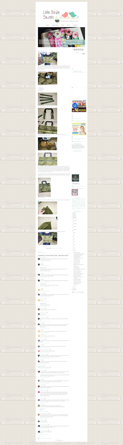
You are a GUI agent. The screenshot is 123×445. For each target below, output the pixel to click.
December (75, 220)
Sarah (41, 334)
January (74, 286)
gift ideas (74, 201)
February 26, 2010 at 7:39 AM (44, 396)
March (74, 247)
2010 (74, 218)
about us (47, 25)
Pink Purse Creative (43, 390)
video (81, 208)
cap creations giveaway (77, 272)
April (74, 244)
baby (76, 198)
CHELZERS (42, 257)
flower (79, 200)
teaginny (41, 365)
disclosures (75, 25)
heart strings (75, 284)
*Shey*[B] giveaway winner (78, 255)
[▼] (79, 249)
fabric (76, 200)
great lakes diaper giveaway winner (79, 273)
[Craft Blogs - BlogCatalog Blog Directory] (78, 186)
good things (79, 201)
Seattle (73, 198)
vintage (84, 208)
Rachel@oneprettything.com (45, 349)
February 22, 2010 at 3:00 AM (44, 277)
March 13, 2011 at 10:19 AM (44, 428)
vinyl (72, 209)
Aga (40, 288)
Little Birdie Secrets (43, 317)
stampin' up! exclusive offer (78, 271)
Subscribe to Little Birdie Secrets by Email (78, 72)
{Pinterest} (60, 248)
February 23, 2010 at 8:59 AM (44, 363)
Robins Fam (42, 398)
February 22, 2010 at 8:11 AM (44, 321)
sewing (41, 252)
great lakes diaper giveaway (78, 282)
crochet (62, 25)
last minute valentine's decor (78, 274)
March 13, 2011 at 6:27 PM (44, 434)
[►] (79, 219)
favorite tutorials (55, 25)
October (74, 226)
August (74, 232)
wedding (74, 209)
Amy (41, 273)
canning (73, 199)
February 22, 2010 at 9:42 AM (44, 332)
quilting (68, 25)
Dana (41, 379)
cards (75, 199)
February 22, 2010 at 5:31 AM (44, 286)
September (75, 229)
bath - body (81, 198)
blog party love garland (77, 275)
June (74, 238)
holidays (78, 202)
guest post (83, 201)
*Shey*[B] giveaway (76, 266)
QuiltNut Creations (43, 312)
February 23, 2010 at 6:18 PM (44, 368)
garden (84, 200)
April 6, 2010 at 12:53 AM (44, 411)
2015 (74, 212)
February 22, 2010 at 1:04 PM (44, 347)
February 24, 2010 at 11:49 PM (45, 388)
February (74, 250)
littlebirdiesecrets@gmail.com (77, 148)
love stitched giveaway (77, 256)
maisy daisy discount (77, 283)
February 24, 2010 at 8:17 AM (44, 377)
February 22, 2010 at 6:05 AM (44, 291)
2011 (74, 217)
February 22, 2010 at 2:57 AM (44, 271)
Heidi (41, 279)
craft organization (82, 199)
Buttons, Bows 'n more (44, 424)
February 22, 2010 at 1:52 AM (44, 265)
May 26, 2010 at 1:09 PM (44, 422)
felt (77, 200)
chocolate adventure (77, 252)
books (84, 198)
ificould (41, 404)
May (74, 241)
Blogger (62, 440)
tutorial (44, 252)
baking (78, 198)
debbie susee (42, 298)
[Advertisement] (61, 5)
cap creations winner (77, 262)
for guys (81, 200)
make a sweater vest (77, 263)
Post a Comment (41, 436)
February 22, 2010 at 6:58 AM (44, 301)
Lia (40, 263)
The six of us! (42, 339)
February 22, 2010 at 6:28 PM (44, 352)
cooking (78, 199)
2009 (74, 288)
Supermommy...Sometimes (44, 413)
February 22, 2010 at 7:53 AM (44, 310)
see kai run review (76, 267)
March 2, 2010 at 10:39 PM (44, 402)
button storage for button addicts (78, 253)
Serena (41, 323)
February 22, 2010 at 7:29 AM (44, 306)
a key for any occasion (77, 261)
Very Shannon (42, 370)
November (75, 223)
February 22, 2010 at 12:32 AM (45, 261)
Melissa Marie (42, 308)
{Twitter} (57, 248)
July (74, 235)
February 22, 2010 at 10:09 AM (45, 337)
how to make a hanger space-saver (79, 254)
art (74, 198)
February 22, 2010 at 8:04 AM (44, 315)
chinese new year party (77, 281)
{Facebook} (53, 248)
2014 (74, 213)
